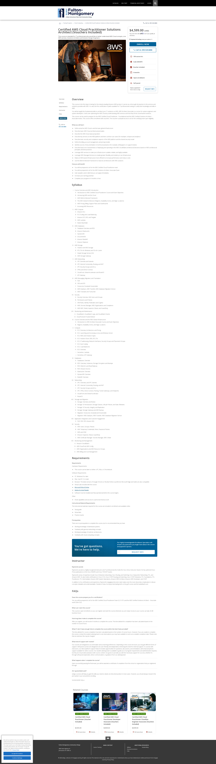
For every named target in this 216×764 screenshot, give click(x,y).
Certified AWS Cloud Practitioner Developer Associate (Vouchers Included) (112, 720)
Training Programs (67, 23)
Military (129, 747)
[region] (17, 749)
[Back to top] (108, 745)
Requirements (63, 106)
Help (128, 751)
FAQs (60, 114)
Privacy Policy (110, 759)
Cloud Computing (78, 23)
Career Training (97, 747)
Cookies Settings (17, 758)
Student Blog (145, 747)
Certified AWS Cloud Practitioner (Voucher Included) (83, 719)
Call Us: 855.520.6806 (150, 23)
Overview (61, 99)
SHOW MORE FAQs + (78, 680)
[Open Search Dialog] (155, 3)
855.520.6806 (62, 126)
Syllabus (61, 103)
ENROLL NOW (143, 44)
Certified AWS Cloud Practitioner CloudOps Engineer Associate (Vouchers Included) (143, 720)
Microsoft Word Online (82, 487)
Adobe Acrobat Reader (82, 490)
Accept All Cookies (17, 753)
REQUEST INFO (149, 89)
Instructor (62, 110)
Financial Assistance (132, 749)
